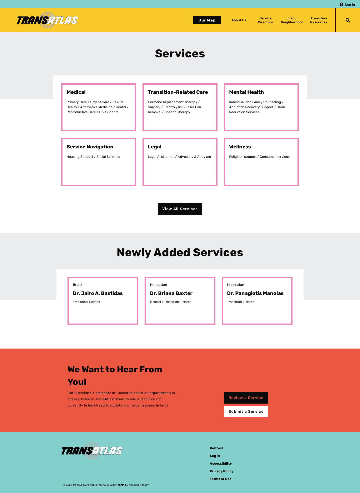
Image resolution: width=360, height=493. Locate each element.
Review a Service (246, 397)
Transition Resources (318, 20)
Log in (215, 456)
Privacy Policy (222, 471)
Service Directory (265, 20)
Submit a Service (246, 411)
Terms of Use (220, 479)
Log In (350, 4)
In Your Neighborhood (292, 20)
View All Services (180, 209)
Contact (216, 448)
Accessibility (221, 463)
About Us (238, 20)
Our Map (207, 20)
